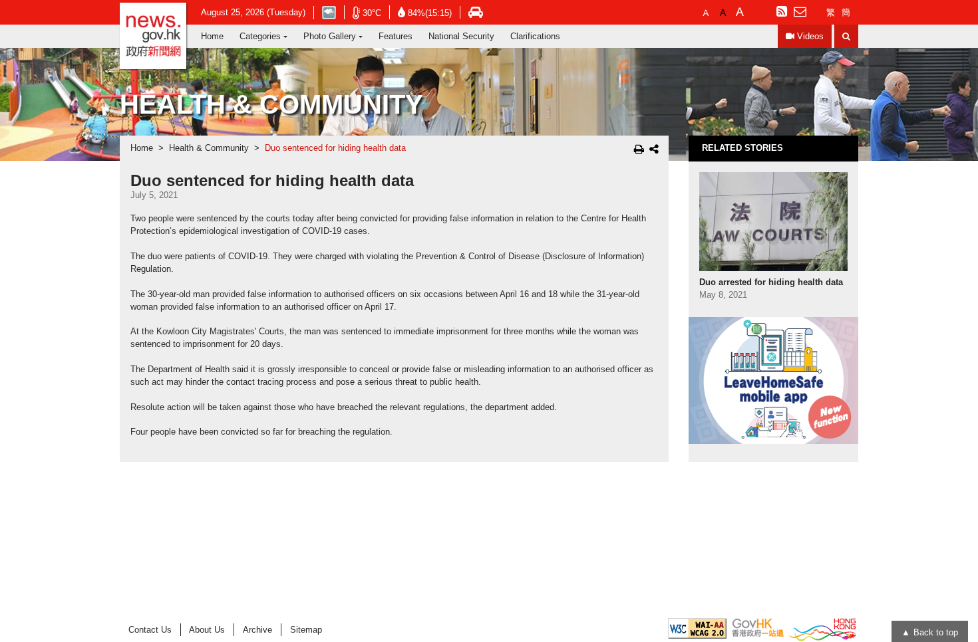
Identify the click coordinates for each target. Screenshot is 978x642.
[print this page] (639, 149)
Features (395, 36)
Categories (260, 36)
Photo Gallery (329, 36)
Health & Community (209, 148)
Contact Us (150, 630)
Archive (257, 630)
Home (212, 36)
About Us (207, 630)
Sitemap (306, 630)
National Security (461, 36)
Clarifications (535, 36)
